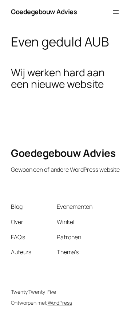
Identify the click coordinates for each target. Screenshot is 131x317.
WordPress (60, 302)
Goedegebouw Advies (44, 11)
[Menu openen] (115, 12)
